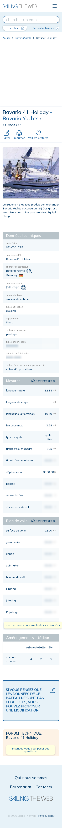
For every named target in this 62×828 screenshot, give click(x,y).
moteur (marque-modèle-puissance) (25, 365)
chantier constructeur (17, 266)
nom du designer (14, 283)
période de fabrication (17, 353)
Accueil (6, 38)
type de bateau (14, 295)
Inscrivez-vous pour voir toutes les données (33, 625)
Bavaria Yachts (23, 38)
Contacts (44, 786)
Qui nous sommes (31, 777)
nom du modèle (14, 255)
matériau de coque (16, 330)
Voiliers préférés (38, 138)
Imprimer (19, 138)
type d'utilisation (14, 306)
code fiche (11, 243)
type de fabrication (16, 341)
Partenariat (21, 786)
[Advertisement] (31, 74)
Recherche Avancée (43, 28)
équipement (12, 318)
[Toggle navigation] (54, 6)
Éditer (6, 138)
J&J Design (12, 287)
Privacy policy (46, 815)
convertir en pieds (45, 380)
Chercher (13, 28)
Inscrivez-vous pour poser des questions (30, 750)
